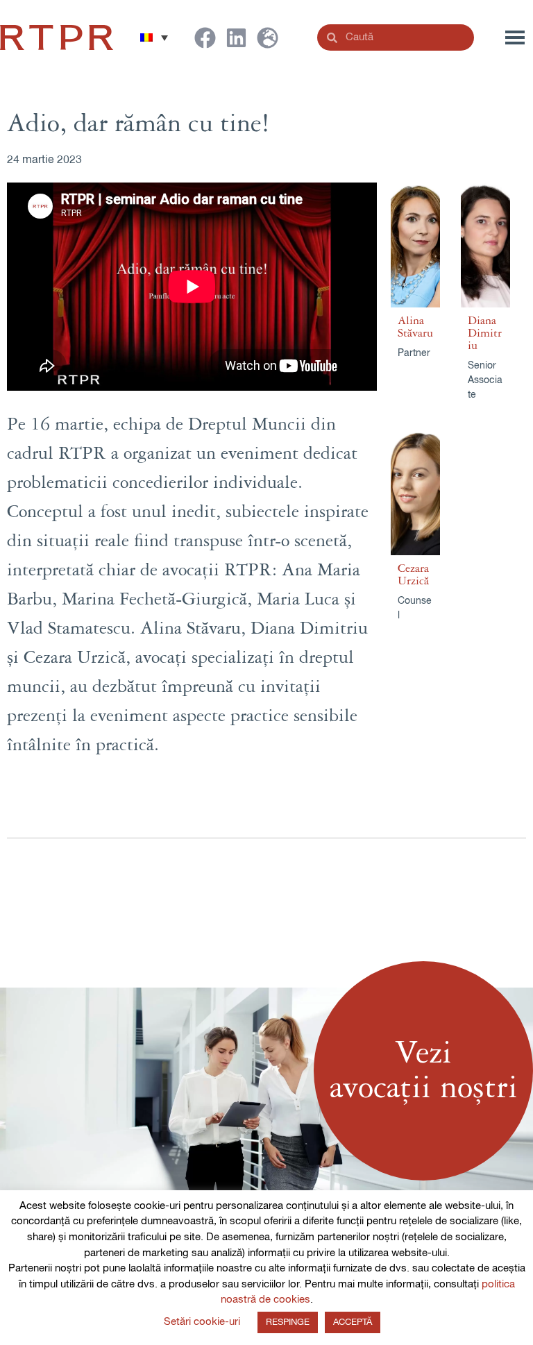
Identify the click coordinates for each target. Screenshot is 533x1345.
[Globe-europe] (267, 38)
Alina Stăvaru (415, 326)
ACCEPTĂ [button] (352, 1322)
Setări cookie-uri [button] (202, 1322)
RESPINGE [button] (288, 1322)
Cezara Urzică (413, 574)
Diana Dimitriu (485, 333)
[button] (154, 37)
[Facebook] (205, 38)
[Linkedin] (236, 38)
